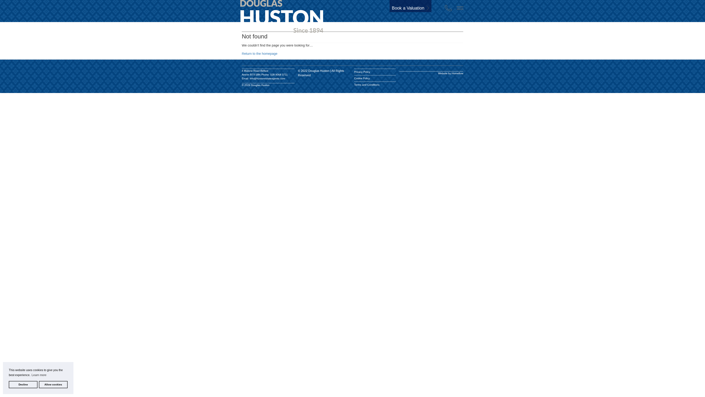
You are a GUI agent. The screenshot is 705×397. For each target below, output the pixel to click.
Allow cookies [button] (53, 384)
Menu (460, 8)
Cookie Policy (362, 78)
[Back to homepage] (262, 14)
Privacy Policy (362, 71)
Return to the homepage (259, 54)
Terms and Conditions (366, 84)
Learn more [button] (39, 375)
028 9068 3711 (279, 74)
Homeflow (457, 73)
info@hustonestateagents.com (267, 78)
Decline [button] (23, 384)
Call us (448, 8)
